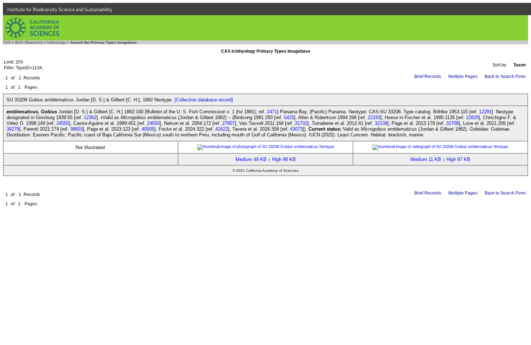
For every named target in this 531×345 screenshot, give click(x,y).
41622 (221, 129)
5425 (289, 117)
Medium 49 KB (251, 159)
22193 (374, 117)
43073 (296, 129)
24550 (153, 123)
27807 (228, 123)
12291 (485, 111)
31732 (301, 123)
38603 (76, 129)
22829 (472, 117)
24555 (62, 123)
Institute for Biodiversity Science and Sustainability (59, 9)
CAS (6, 42)
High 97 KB (458, 159)
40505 (148, 129)
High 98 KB (284, 159)
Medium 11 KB (425, 159)
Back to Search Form (505, 76)
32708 (452, 123)
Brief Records (427, 76)
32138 (381, 123)
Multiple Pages (463, 76)
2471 (272, 111)
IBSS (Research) (29, 42)
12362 (90, 117)
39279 (13, 129)
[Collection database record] (203, 99)
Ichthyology (56, 42)
